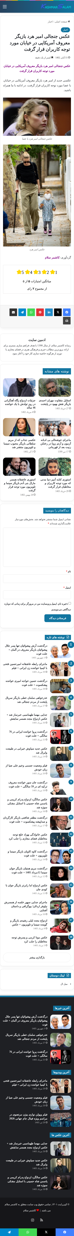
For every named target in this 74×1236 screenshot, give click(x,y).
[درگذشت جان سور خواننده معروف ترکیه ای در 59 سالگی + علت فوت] (60, 788)
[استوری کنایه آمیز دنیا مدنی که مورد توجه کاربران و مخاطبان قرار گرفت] (55, 467)
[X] (58, 312)
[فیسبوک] (67, 312)
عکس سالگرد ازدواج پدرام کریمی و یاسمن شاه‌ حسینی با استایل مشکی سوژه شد (27, 803)
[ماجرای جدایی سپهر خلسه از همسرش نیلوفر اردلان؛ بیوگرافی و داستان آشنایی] (60, 907)
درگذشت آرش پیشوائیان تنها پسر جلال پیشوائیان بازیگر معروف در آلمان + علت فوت (26, 649)
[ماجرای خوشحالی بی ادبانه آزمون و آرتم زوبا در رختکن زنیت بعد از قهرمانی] (55, 427)
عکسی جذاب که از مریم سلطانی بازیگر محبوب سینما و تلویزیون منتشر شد (19, 444)
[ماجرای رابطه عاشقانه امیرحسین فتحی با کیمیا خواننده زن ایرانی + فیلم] (60, 669)
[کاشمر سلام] (56, 6)
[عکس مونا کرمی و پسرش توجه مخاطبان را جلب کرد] (60, 943)
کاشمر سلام (29, 1210)
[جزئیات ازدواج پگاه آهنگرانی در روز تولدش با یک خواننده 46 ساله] (19, 387)
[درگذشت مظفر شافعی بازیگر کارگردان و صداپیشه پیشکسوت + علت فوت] (60, 823)
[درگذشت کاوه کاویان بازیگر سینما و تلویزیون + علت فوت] (60, 857)
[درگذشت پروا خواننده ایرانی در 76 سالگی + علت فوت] (60, 737)
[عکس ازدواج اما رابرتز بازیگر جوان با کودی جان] (60, 890)
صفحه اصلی (61, 21)
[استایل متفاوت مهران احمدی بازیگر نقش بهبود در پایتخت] (55, 387)
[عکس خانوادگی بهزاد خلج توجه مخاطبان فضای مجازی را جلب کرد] (60, 840)
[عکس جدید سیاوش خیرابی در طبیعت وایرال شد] (60, 754)
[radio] (20, 272)
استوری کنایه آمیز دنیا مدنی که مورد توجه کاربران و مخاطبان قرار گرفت (55, 483)
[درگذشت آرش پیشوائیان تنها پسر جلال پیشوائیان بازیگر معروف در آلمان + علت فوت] (60, 651)
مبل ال (64, 983)
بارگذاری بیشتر (37, 957)
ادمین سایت (37, 340)
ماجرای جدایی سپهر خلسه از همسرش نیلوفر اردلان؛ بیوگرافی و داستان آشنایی (25, 906)
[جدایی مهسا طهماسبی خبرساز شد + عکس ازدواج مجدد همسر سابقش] (60, 720)
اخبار (50, 21)
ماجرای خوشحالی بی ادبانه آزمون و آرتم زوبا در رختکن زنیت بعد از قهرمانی (55, 444)
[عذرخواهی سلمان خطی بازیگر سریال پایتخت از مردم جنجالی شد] (60, 703)
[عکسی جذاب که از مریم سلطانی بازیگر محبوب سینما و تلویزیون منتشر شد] (19, 427)
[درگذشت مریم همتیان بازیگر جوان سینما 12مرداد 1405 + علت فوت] (60, 873)
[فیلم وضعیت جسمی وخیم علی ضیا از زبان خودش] (60, 771)
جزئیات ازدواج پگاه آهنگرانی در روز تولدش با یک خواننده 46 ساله (19, 404)
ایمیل (67, 587)
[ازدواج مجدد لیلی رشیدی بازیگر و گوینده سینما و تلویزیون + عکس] (60, 926)
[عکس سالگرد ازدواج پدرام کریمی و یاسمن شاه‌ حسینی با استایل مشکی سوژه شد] (60, 804)
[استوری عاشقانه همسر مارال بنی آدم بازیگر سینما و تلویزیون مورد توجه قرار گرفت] (19, 467)
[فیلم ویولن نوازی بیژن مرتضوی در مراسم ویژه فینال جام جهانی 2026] (60, 1120)
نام (68, 571)
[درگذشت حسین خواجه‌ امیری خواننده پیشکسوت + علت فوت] (60, 686)
